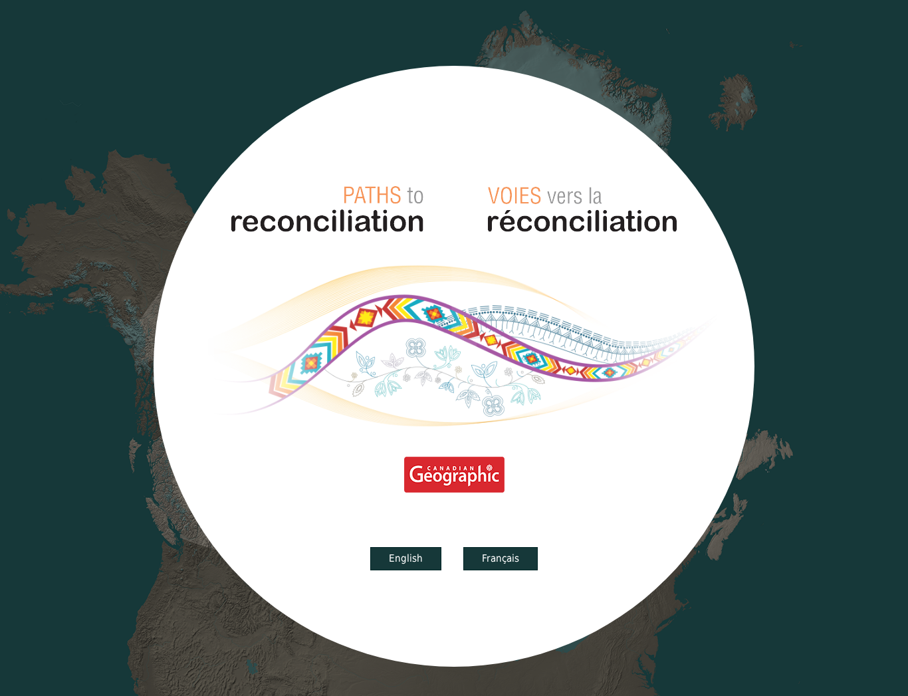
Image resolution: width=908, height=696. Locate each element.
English (406, 558)
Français (500, 558)
